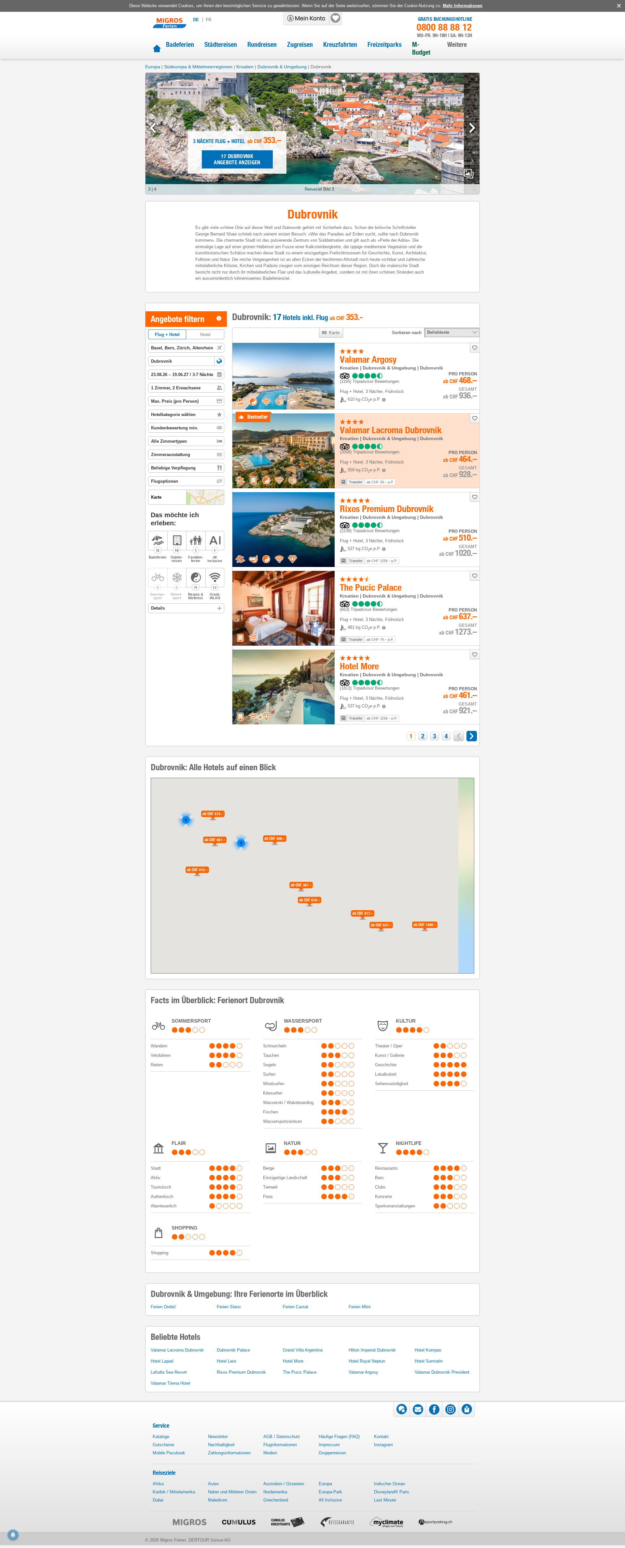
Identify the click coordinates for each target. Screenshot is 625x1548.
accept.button (618, 5)
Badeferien (180, 44)
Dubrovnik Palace (233, 1350)
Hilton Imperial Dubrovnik (372, 1350)
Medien (270, 1452)
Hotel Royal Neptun (367, 1361)
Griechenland (275, 1500)
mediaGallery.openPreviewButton (469, 174)
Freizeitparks (385, 44)
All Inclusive (330, 1500)
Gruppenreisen (332, 1452)
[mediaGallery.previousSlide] (153, 128)
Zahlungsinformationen (229, 1452)
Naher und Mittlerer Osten (232, 1491)
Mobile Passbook (169, 1452)
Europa (152, 66)
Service (161, 1425)
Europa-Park (330, 1491)
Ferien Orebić (163, 1306)
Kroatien (245, 66)
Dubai (158, 1500)
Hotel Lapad (162, 1361)
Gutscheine (163, 1444)
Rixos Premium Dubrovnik (241, 1372)
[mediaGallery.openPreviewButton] (312, 133)
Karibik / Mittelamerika (174, 1491)
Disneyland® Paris (391, 1491)
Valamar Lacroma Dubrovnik (177, 1350)
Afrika (158, 1483)
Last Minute (385, 1500)
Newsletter (218, 1436)
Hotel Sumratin (429, 1361)
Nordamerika (275, 1491)
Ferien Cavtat (295, 1306)
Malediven (217, 1500)
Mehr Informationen (462, 5)
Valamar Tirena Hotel (170, 1383)
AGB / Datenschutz (281, 1436)
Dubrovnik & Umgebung (282, 66)
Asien (213, 1483)
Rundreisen (262, 44)
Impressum (329, 1444)
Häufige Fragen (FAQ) (339, 1436)
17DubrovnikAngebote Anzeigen (237, 159)
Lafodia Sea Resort (169, 1372)
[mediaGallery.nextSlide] (472, 128)
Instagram (383, 1444)
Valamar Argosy (363, 1372)
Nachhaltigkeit (221, 1444)
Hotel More (293, 1361)
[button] (219, 361)
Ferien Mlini (359, 1306)
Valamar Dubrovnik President (442, 1372)
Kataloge (161, 1436)
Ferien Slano (229, 1306)
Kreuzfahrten (340, 44)
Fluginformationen (280, 1444)
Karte (334, 332)
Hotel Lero (226, 1361)
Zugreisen (300, 44)
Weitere (457, 44)
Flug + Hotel (167, 334)
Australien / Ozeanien (283, 1483)
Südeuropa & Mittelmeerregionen (198, 66)
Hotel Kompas (428, 1350)
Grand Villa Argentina (303, 1350)
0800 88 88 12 (444, 27)
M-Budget (421, 48)
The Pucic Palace (299, 1372)
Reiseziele (164, 1472)
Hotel (205, 334)
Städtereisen (220, 44)
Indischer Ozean (389, 1483)
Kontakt (381, 1436)
